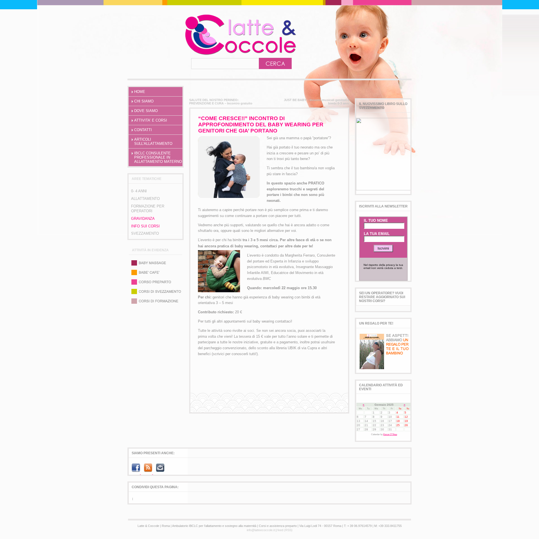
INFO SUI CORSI (145, 226)
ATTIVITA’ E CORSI (150, 120)
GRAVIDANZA (143, 218)
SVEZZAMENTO (145, 233)
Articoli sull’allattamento (153, 141)
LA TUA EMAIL (377, 234)
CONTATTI (143, 130)
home (139, 92)
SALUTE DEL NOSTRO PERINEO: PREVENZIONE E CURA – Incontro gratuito (220, 101)
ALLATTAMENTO (145, 199)
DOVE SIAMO (146, 111)
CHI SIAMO (144, 101)
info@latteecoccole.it (261, 530)
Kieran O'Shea (390, 434)
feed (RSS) (285, 530)
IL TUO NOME (376, 220)
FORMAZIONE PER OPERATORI (147, 208)
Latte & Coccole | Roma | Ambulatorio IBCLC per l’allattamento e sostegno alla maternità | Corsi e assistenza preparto (216, 34)
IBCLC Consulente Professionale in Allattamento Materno (158, 157)
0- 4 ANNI (139, 191)
